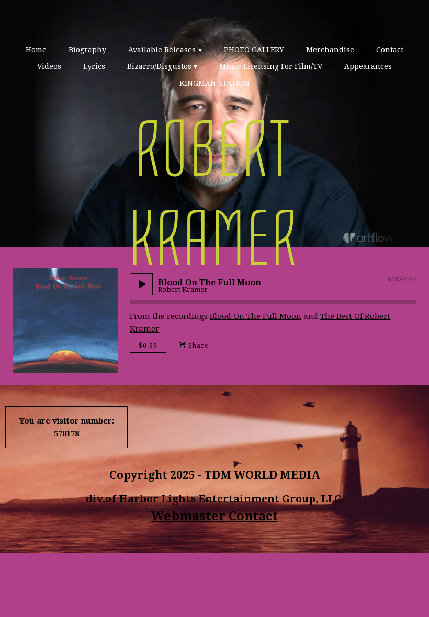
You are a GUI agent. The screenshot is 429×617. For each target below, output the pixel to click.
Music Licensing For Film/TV (270, 66)
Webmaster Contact (214, 516)
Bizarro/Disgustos (159, 66)
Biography (87, 49)
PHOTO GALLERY (254, 49)
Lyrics (94, 66)
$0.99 (148, 345)
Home (36, 49)
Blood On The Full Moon (255, 316)
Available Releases (162, 49)
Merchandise (330, 49)
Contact (389, 49)
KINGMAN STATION (214, 83)
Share (198, 345)
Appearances (368, 66)
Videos (49, 66)
